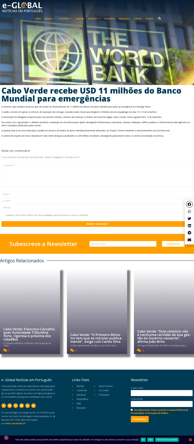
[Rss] (33, 405)
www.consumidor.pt (15, 423)
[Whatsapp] (27, 405)
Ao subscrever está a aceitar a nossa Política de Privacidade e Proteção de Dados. (159, 411)
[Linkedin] (21, 405)
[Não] (190, 439)
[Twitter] (9, 405)
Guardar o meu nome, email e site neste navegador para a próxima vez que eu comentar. (47, 215)
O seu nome (137, 387)
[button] (189, 204)
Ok (143, 439)
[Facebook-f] (3, 405)
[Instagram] (15, 405)
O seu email (137, 398)
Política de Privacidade (167, 439)
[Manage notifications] (6, 437)
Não (150, 439)
